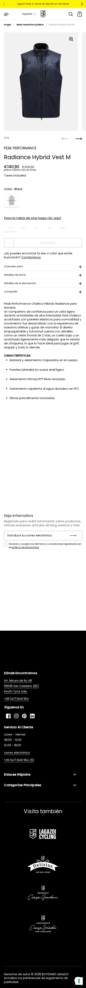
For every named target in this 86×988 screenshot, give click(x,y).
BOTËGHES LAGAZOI (55, 974)
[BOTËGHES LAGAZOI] (43, 14)
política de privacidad (25, 547)
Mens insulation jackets (30, 24)
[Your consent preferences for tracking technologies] (79, 981)
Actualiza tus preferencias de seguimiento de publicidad (36, 980)
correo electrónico (17, 753)
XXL (62, 228)
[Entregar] (74, 535)
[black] (11, 201)
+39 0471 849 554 (16, 699)
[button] (29, 14)
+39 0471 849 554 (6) (19, 760)
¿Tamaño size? (13, 266)
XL (49, 228)
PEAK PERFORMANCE (20, 148)
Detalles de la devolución (20, 283)
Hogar (7, 24)
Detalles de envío (15, 274)
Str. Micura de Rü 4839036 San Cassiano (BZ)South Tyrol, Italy (21, 686)
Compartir (10, 291)
